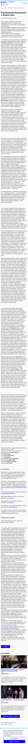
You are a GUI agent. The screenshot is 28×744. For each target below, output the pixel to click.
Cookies (10, 724)
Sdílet (6, 646)
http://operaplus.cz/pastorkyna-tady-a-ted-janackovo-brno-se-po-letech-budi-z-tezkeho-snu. (14, 487)
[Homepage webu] (7, 3)
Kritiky (10, 18)
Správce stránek (4, 724)
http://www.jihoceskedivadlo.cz (8, 493)
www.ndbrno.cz (10, 502)
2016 (15, 18)
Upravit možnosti (6, 735)
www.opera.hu (10, 498)
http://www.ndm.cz (13, 507)
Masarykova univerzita (8, 722)
